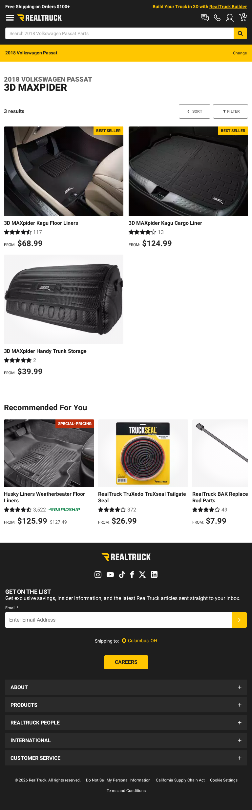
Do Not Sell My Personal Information (118, 780)
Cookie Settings (224, 780)
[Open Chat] (205, 17)
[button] (126, 687)
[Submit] (239, 620)
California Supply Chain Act (180, 780)
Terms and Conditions (126, 790)
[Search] (240, 33)
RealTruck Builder (228, 6)
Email (11, 608)
